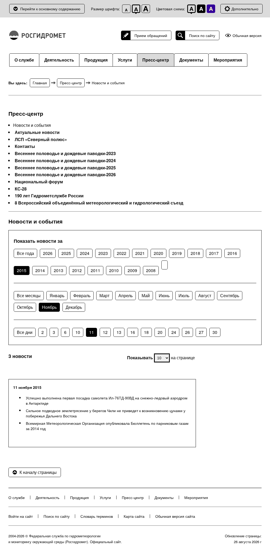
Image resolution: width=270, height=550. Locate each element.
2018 (195, 253)
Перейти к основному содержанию (50, 8)
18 (146, 332)
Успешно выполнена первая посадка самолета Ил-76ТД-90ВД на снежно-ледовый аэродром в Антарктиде (106, 400)
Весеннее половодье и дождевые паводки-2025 (65, 168)
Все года (25, 253)
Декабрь (74, 307)
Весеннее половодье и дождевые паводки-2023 (65, 153)
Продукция (96, 60)
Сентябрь (229, 295)
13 (119, 332)
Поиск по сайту (202, 35)
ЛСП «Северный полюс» (41, 139)
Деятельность (59, 60)
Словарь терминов (96, 516)
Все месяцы (29, 295)
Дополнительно (245, 8)
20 (160, 332)
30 (215, 332)
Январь (57, 295)
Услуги (125, 60)
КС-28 (21, 189)
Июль (184, 295)
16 (132, 332)
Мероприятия (228, 60)
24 (173, 332)
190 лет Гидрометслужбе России (49, 196)
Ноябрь (49, 307)
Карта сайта (134, 516)
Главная (40, 82)
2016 (232, 253)
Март (104, 295)
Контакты (25, 146)
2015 (21, 270)
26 (187, 332)
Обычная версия (247, 35)
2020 (158, 253)
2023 (103, 253)
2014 (40, 270)
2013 (58, 270)
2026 (47, 253)
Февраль (81, 295)
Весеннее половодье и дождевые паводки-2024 (65, 161)
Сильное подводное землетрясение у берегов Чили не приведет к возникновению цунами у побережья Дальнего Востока (105, 413)
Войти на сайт (20, 516)
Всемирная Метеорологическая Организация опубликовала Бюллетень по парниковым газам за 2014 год (107, 426)
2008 (151, 270)
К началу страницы (38, 472)
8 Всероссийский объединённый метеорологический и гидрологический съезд (99, 203)
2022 (121, 253)
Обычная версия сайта (175, 516)
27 (201, 332)
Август (204, 295)
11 (91, 332)
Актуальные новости (37, 132)
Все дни (24, 332)
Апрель (125, 295)
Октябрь (25, 307)
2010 (114, 270)
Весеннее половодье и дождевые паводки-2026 (65, 175)
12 (105, 332)
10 (77, 332)
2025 (66, 253)
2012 (77, 270)
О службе (24, 60)
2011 (95, 270)
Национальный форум (39, 182)
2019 (177, 253)
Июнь (164, 295)
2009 (132, 270)
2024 (84, 253)
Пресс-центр (155, 60)
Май (146, 295)
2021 (140, 253)
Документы (191, 60)
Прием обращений (150, 35)
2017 (214, 253)
